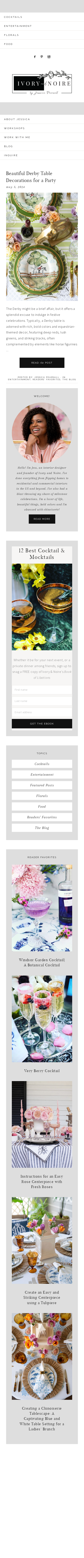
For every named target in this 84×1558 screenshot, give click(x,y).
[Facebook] (35, 50)
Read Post (42, 362)
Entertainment (19, 379)
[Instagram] (49, 50)
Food (42, 806)
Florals (42, 796)
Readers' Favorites (47, 379)
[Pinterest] (42, 50)
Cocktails (42, 764)
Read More (42, 519)
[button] (42, 6)
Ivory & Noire (42, 82)
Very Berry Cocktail (42, 1070)
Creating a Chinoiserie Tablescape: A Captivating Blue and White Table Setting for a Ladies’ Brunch (42, 1418)
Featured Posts (42, 785)
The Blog (69, 379)
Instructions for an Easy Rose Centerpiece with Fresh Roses (42, 1181)
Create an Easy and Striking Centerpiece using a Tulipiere (42, 1297)
